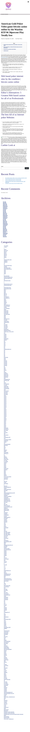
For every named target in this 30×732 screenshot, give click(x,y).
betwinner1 (5, 360)
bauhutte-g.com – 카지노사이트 (9, 331)
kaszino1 (5, 526)
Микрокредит (6, 710)
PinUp (5, 591)
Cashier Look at (6, 50)
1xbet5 (5, 272)
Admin (5, 299)
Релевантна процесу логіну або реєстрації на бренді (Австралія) (13, 714)
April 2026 (4, 202)
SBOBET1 (5, 628)
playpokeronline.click (7, 594)
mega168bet (5, 546)
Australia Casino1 (6, 322)
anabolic (5, 309)
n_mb (5, 568)
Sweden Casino (6, 659)
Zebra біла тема (6, 709)
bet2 (4, 346)
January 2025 (5, 214)
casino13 (5, 400)
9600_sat (5, 293)
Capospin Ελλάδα (6, 388)
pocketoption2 (6, 597)
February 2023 (5, 229)
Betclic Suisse (6, 357)
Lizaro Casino (6, 535)
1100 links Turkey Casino (8, 259)
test (4, 663)
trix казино (5, 678)
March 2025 (4, 212)
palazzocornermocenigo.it (7, 578)
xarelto (5, 708)
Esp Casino (5, 460)
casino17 (5, 404)
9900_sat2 (5, 294)
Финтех (5, 715)
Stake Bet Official (6, 648)
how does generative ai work (8, 506)
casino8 (5, 425)
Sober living (5, 636)
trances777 (5, 677)
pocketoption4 (6, 599)
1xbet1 (5, 270)
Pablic (5, 576)
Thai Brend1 (5, 667)
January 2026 (5, 204)
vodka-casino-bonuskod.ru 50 (8, 692)
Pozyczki (5, 605)
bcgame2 (5, 335)
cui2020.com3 (6, 440)
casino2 (5, 408)
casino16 (5, 403)
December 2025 (5, 205)
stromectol (5, 657)
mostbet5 (5, 554)
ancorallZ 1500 (6, 311)
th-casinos (5, 664)
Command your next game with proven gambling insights (13, 183)
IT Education (6, 512)
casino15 (5, 402)
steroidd (5, 651)
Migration (5, 547)
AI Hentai (5, 307)
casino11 (5, 397)
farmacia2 (5, 475)
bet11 (4, 343)
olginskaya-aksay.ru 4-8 (7, 570)
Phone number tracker (7, 585)
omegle (5, 571)
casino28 (5, 415)
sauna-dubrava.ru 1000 (7, 627)
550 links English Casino (7, 285)
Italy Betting (6, 518)
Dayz (4, 448)
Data (4, 446)
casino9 (5, 426)
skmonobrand (6, 634)
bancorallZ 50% (6, 329)
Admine (5, 303)
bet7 (4, 353)
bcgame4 (5, 337)
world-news (5, 701)
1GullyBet (5, 266)
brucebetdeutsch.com (7, 379)
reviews (5, 621)
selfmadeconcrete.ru (7, 630)
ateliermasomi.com (6, 318)
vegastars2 (5, 689)
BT (4, 381)
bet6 (4, 352)
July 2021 (4, 235)
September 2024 (5, 217)
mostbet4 (5, 553)
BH (4, 366)
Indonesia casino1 (6, 510)
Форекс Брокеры (6, 716)
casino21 (5, 409)
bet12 (4, 344)
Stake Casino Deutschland (8, 649)
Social (5, 637)
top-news (5, 671)
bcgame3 (5, 336)
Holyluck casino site (7, 505)
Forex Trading (6, 483)
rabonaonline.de (6, 616)
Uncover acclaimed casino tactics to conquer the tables (13, 180)
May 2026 (4, 201)
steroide (5, 652)
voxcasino (5, 694)
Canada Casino (6, 386)
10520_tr (5, 256)
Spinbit (5, 644)
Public (5, 614)
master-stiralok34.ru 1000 (7, 541)
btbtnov (5, 382)
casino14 (5, 401)
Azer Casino (5, 325)
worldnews (5, 702)
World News (5, 700)
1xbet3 (5, 271)
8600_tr (5, 289)
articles (5, 317)
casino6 (5, 423)
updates (5, 686)
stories (5, 656)
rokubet (5, 622)
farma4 (5, 473)
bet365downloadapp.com (7, 349)
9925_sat (5, 295)
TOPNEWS (5, 672)
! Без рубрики (6, 245)
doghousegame (6, 452)
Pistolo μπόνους (6, 593)
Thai (4, 666)
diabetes (5, 451)
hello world (5, 504)
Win (4, 699)
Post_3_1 (5, 604)
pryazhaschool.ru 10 (7, 612)
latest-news (5, 531)
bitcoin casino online (4, 57)
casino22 (5, 410)
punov (5, 615)
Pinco (5, 587)
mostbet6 (5, 555)
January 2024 (5, 222)
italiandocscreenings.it (7, 517)
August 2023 (5, 225)
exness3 (5, 466)
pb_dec (5, 584)
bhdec (5, 367)
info (4, 511)
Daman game (6, 445)
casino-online (6, 394)
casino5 (5, 422)
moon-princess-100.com (7, 549)
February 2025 (5, 213)
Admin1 (5, 300)
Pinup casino (6, 592)
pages (4, 577)
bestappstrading (6, 338)
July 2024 (4, 219)
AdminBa (5, 302)
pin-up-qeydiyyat (6, 586)
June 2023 (4, 226)
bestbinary (5, 339)
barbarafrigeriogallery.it (7, 330)
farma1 (5, 470)
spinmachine (5, 645)
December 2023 (5, 223)
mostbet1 (5, 550)
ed (4, 454)
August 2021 (5, 234)
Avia (4, 323)
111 (4, 263)
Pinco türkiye (6, 590)
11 (4, 258)
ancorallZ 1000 (6, 310)
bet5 (4, 351)
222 (4, 279)
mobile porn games (6, 548)
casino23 (5, 411)
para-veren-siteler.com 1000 (8, 579)
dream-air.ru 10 (6, 453)
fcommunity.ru (6, 477)
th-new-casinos (6, 665)
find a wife (5, 481)
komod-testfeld (6, 527)
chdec (4, 433)
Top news (5, 670)
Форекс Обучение (6, 717)
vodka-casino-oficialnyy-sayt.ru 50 (9, 693)
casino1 (5, 395)
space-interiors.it (6, 642)
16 (4, 264)
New (4, 556)
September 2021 (5, 233)
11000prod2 (5, 260)
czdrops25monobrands (7, 444)
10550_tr (5, 257)
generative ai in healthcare (7, 496)
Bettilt (5, 358)
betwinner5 (5, 365)
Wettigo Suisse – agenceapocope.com (9, 696)
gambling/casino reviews (7, 489)
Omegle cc (5, 572)
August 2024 (5, 218)
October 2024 (5, 216)
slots (4, 635)
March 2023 (4, 228)
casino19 (5, 407)
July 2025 (4, 209)
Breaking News (6, 374)
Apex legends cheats (7, 314)
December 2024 (5, 215)
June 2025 (4, 210)
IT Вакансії (5, 513)
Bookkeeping (6, 373)
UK (4, 680)
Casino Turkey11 (6, 390)
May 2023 (4, 227)
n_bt (4, 565)
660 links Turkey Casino (7, 288)
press (4, 606)
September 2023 (5, 224)
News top (5, 561)
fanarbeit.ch (5, 469)
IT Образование (6, 514)
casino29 (5, 416)
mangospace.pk (6, 540)
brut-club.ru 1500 (6, 380)
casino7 (5, 424)
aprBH (5, 315)
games (5, 491)
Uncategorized (6, 685)
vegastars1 (5, 688)
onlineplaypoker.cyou (7, 575)
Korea (5, 528)
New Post (5, 557)
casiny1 (5, 431)
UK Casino (5, 681)
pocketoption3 (6, 598)
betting (5, 359)
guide (4, 503)
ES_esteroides (6, 461)
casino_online (6, 430)
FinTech (5, 482)
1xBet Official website (7, 267)
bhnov (5, 368)
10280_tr (5, 252)
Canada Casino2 (6, 387)
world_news (5, 703)
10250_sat (5, 251)
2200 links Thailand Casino (8, 278)
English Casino (6, 459)
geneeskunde (5, 495)
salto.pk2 (5, 626)
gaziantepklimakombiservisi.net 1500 (9, 492)
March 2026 (4, 203)
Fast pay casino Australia (7, 476)
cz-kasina (5, 441)
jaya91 (5, 524)
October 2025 (5, 207)
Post (4, 601)
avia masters (5, 324)
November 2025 (5, 206)
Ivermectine (5, 521)
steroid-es (5, 650)
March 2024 (4, 220)
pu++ (4, 613)
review (5, 620)
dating (5, 447)
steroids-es (5, 655)
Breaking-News (6, 375)
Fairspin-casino (6, 468)
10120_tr (5, 249)
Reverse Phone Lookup (7, 619)
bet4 (4, 350)
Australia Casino (6, 321)
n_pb (4, 569)
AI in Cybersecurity (7, 308)
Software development (7, 641)
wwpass (5, 706)
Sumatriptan (5, 658)
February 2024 (5, 221)
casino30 (5, 418)
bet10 (4, 342)
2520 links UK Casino (7, 280)
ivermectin (5, 519)
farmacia (5, 474)
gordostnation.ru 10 (7, 498)
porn (4, 600)
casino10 (5, 396)
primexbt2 (5, 608)
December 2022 (5, 231)
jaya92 (5, 525)
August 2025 (5, 208)
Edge (4, 455)
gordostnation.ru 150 (7, 499)
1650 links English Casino (8, 265)
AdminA (5, 301)
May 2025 (4, 211)
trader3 (5, 673)
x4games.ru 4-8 (6, 707)
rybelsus (5, 623)
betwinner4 (5, 364)
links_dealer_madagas (7, 532)
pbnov (5, 583)
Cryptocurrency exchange (7, 439)
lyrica (4, 539)
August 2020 (5, 236)
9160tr (5, 292)
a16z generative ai (6, 296)
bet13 (4, 345)
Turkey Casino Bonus (7, 679)
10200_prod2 (6, 250)
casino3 (5, 417)
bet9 (4, 356)
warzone (5, 695)
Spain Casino (6, 643)
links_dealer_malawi (7, 533)
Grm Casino (5, 502)
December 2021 (5, 232)
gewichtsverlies (6, 497)
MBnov (5, 542)
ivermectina (5, 520)
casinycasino (5, 432)
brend (4, 378)
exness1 (5, 463)
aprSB (5, 316)
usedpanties (5, 687)
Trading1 (5, 674)
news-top (5, 562)
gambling (5, 488)
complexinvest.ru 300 (7, 437)
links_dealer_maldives (7, 534)
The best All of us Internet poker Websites (10, 49)
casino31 (5, 419)
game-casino (5, 490)
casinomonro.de (6, 429)
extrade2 (5, 467)
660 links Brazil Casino (7, 287)
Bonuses (5, 372)
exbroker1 (5, 462)
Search (2, 166)
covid (4, 438)
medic (5, 543)
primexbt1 (5, 607)
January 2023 (5, 230)
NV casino (5, 564)
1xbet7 (5, 273)
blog (4, 371)
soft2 (4, 638)
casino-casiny (6, 393)
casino (5, 389)
